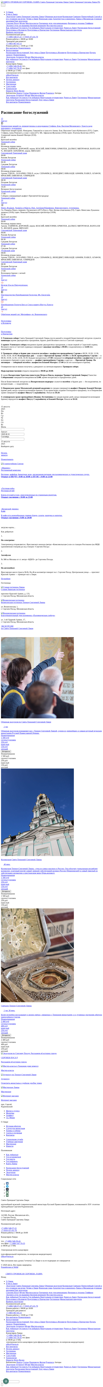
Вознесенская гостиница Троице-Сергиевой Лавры (23, 602)
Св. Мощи (10, 1118)
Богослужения (12, 50)
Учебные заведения (14, 1142)
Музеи (22, 23)
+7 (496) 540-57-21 (14, 37)
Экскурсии (10, 17)
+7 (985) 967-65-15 (14, 44)
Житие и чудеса (12, 1111)
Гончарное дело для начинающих (53, 23)
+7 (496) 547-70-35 (14, 68)
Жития (42, 93)
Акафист (10, 1115)
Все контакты (12, 48)
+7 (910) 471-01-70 (30, 37)
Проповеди (34, 93)
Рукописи (50, 93)
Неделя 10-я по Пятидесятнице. (14, 285)
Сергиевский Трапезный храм (14, 153)
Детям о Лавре (32, 19)
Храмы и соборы (13, 1131)
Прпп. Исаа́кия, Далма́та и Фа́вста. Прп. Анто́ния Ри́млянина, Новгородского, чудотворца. (40, 208)
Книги (19, 93)
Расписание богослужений (89, 28)
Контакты (10, 1135)
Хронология (11, 89)
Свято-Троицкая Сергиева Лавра (30, 17)
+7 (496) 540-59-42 (14, 66)
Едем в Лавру (12, 14)
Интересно (6, 751)
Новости (9, 91)
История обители (13, 1126)
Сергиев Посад (12, 23)
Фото (16, 91)
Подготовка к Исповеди (16, 30)
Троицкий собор (8, 142)
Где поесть (23, 28)
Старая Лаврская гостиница (13, 589)
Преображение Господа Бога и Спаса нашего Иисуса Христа (27, 305)
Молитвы (10, 1113)
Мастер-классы (31, 23)
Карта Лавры (11, 1164)
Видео (21, 91)
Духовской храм (8, 251)
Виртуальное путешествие (51, 28)
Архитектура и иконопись (64, 19)
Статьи (26, 93)
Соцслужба (11, 86)
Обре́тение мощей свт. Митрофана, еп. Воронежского (24, 314)
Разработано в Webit (9, 1267)
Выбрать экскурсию (14, 32)
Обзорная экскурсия (53, 17)
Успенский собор (8, 160)
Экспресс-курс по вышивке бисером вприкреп (26, 26)
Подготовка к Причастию (38, 30)
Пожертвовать (24, 48)
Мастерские (11, 84)
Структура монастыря (15, 1128)
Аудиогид (20, 57)
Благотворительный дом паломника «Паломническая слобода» (28, 615)
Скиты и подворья (14, 1133)
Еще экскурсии (21, 21)
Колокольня (67, 17)
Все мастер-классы (55, 26)
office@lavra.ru (12, 75)
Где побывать (34, 28)
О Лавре (9, 12)
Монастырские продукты (71, 30)
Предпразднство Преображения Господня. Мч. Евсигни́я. (25, 295)
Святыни (77, 17)
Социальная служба (14, 1139)
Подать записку (12, 80)
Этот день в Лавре (37, 53)
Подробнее (5, 579)
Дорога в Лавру (70, 28)
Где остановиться (13, 1157)
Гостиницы (55, 30)
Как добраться (12, 28)
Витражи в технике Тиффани (80, 23)
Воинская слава (45, 19)
